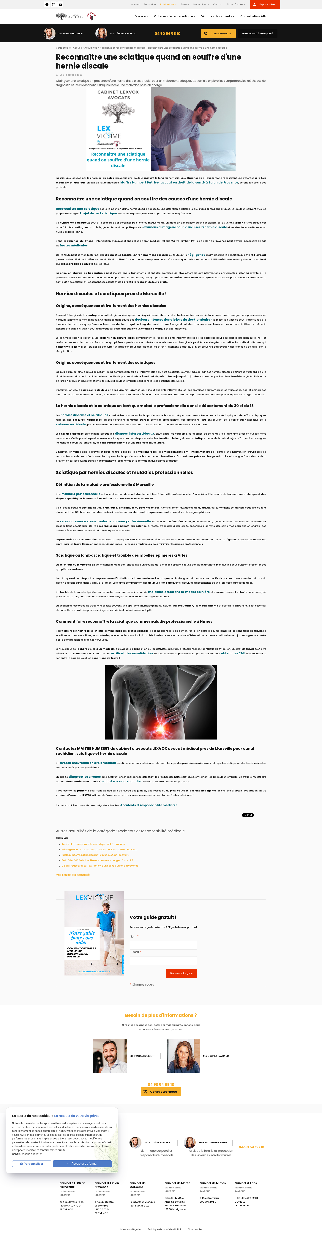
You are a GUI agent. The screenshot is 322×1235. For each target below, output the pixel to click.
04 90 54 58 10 (167, 33)
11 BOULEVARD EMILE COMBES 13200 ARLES (246, 1203)
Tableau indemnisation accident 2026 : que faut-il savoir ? (95, 855)
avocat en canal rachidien (121, 781)
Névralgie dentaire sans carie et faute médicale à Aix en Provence (99, 849)
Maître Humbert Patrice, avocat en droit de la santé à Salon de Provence (179, 182)
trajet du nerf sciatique (98, 213)
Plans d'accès (235, 4)
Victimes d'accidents (216, 16)
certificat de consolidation (131, 653)
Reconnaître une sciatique (77, 209)
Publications (167, 4)
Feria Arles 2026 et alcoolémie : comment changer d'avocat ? (97, 860)
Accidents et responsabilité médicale (123, 48)
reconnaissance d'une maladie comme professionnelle (105, 521)
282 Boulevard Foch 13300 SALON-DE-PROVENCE (71, 1207)
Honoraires (199, 4)
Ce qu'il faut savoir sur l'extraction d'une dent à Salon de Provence (99, 865)
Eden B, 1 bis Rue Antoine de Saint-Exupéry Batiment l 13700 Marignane (176, 1205)
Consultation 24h (253, 16)
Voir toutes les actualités (73, 875)
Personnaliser (33, 1164)
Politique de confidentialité (164, 1229)
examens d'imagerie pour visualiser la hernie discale (185, 227)
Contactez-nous (217, 33)
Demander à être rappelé (257, 33)
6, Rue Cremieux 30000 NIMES (209, 1201)
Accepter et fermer (84, 1163)
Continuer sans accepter (27, 1153)
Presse (185, 4)
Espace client (264, 4)
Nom (134, 936)
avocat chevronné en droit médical (88, 763)
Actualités (90, 48)
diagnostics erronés (85, 777)
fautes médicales (74, 245)
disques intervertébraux (134, 433)
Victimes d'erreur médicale (173, 16)
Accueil (135, 4)
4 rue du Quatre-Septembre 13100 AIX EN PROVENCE (104, 1209)
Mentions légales (130, 1229)
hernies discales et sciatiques (84, 415)
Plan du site (194, 1229)
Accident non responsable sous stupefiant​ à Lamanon (93, 844)
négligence (196, 255)
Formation (150, 4)
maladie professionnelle (81, 494)
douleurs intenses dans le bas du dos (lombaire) (173, 319)
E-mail (135, 952)
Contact (217, 4)
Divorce (140, 16)
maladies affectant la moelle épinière (179, 592)
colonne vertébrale (71, 424)
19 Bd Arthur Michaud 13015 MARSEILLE (142, 1205)
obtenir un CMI (232, 653)
